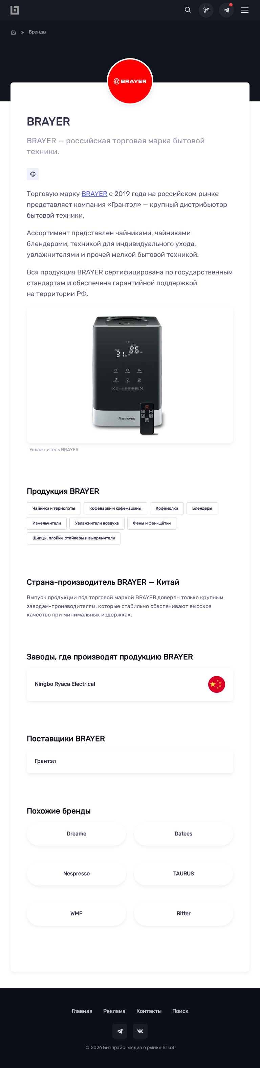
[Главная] (13, 32)
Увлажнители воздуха (97, 523)
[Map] (206, 10)
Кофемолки (167, 508)
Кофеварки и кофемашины (115, 508)
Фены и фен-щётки (152, 523)
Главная (82, 1011)
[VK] (140, 1031)
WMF (76, 913)
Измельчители (46, 523)
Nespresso (76, 873)
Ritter (184, 913)
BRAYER (94, 194)
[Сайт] (33, 174)
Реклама (114, 1011)
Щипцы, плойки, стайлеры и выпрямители (73, 538)
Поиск (180, 1011)
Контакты (148, 1011)
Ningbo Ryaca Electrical (65, 684)
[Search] (188, 10)
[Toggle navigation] (244, 10)
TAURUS (183, 873)
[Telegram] (226, 10)
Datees (183, 833)
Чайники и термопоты (53, 508)
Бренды (37, 32)
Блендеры (202, 508)
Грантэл (45, 761)
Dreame (76, 833)
